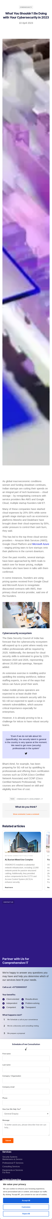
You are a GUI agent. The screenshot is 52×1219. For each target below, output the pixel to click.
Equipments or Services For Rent (12, 1171)
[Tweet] (26, 753)
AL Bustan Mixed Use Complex (19, 859)
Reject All (26, 1214)
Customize (26, 1207)
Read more (9, 887)
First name (6, 1054)
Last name (6, 1065)
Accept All (26, 1200)
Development (35, 799)
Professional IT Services (12, 1163)
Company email (8, 1087)
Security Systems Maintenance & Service (12, 1158)
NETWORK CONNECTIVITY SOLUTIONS (19, 855)
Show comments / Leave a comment (26, 814)
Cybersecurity (26, 7)
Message (5, 1120)
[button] (26, 814)
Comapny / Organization (11, 1076)
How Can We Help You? (11, 1109)
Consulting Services (11, 1167)
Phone (4, 1098)
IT (42, 799)
